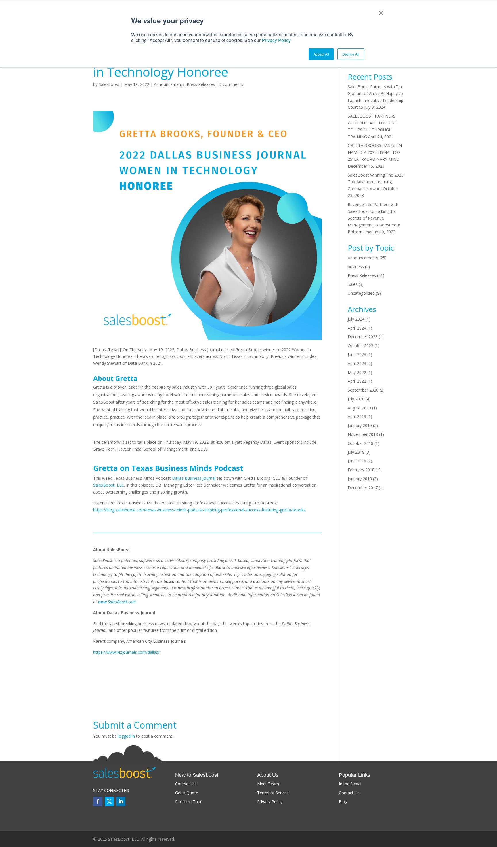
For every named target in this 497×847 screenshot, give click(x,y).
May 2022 (357, 372)
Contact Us (349, 792)
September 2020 (363, 390)
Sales (353, 284)
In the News (350, 783)
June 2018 (357, 461)
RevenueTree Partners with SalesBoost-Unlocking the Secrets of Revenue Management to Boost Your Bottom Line (374, 218)
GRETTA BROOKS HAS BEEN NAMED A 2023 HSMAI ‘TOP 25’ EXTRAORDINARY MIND (375, 152)
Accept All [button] (321, 54)
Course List (185, 783)
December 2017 (363, 487)
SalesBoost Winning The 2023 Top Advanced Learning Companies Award (376, 182)
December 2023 (363, 336)
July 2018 (356, 452)
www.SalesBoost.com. (118, 601)
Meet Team (268, 783)
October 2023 (360, 345)
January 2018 (360, 478)
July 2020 (356, 399)
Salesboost (109, 84)
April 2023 (357, 363)
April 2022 (357, 381)
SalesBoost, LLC (108, 485)
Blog (343, 801)
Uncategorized (361, 293)
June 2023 (357, 354)
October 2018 (360, 443)
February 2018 (361, 469)
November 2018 (363, 434)
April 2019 (357, 416)
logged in (126, 736)
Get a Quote (186, 792)
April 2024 (357, 328)
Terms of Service (273, 792)
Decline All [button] (350, 54)
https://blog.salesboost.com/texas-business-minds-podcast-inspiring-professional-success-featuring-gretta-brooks (199, 510)
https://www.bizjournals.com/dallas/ (126, 652)
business (356, 266)
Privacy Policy (276, 40)
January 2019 (360, 425)
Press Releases (201, 84)
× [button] (381, 11)
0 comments (231, 84)
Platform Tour (188, 801)
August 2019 (359, 408)
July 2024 (356, 319)
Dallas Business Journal (193, 478)
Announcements (169, 84)
